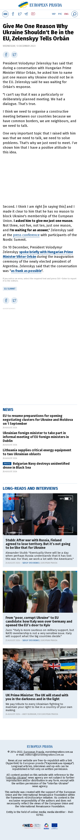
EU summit (9, 288)
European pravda (33, 763)
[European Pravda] (40, 4)
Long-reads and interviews (30, 488)
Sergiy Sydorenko (31, 563)
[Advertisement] (40, 179)
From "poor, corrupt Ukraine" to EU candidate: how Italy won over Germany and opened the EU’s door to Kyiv (39, 621)
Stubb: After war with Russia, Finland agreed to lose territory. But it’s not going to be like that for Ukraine (38, 544)
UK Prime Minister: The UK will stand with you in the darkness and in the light (37, 697)
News (8, 409)
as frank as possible (26, 271)
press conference (26, 235)
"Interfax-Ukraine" (16, 777)
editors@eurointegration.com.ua (44, 754)
